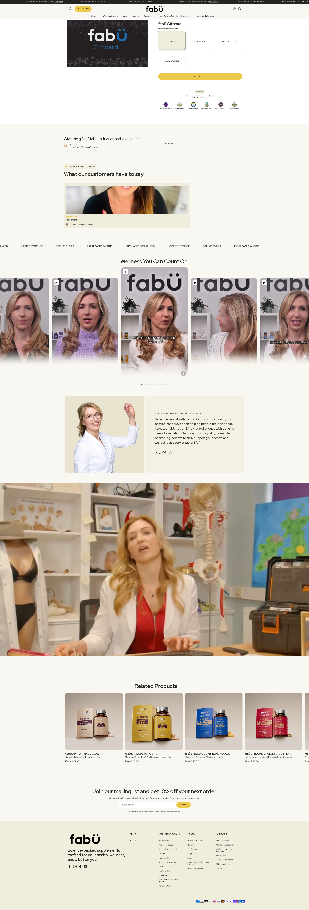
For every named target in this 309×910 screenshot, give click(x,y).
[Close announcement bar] (306, 2)
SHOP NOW (37, 2)
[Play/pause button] (56, 282)
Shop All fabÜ (83, 9)
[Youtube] (85, 866)
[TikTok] (80, 866)
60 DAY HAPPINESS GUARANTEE (73, 2)
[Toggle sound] (183, 373)
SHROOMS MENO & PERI (83, 224)
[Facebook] (69, 866)
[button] (70, 9)
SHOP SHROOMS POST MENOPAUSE (120, 2)
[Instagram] (75, 866)
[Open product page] (94, 721)
